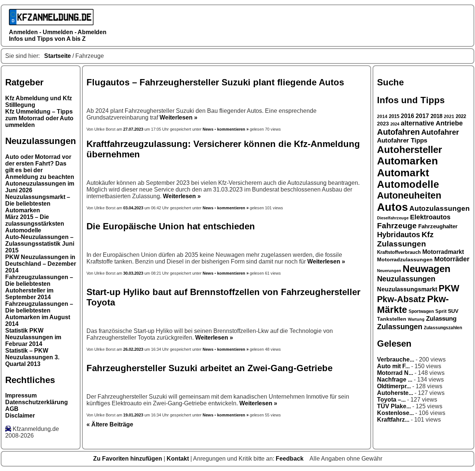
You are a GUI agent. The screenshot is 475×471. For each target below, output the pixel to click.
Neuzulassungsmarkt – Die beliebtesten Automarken (37, 203)
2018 (436, 116)
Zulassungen (399, 327)
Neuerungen (389, 270)
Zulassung (441, 318)
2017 (422, 116)
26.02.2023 (133, 349)
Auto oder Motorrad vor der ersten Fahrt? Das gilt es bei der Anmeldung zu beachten (39, 167)
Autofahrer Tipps (402, 140)
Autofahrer (440, 132)
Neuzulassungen (406, 279)
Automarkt (403, 173)
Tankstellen (391, 319)
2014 (382, 116)
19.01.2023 (133, 415)
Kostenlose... (395, 413)
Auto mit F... (393, 366)
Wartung (416, 319)
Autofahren (398, 132)
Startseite (57, 56)
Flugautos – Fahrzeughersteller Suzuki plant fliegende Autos (215, 82)
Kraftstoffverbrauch (399, 252)
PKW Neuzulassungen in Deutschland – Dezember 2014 (40, 264)
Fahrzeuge (397, 225)
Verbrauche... (395, 359)
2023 (383, 124)
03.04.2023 (133, 208)
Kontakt (178, 458)
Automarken (407, 161)
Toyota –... (391, 399)
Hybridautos (398, 234)
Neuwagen (427, 268)
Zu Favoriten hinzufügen (128, 458)
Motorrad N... (395, 373)
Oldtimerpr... (394, 386)
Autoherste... (395, 393)
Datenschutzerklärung (36, 402)
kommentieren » (233, 129)
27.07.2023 (133, 129)
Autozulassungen (439, 208)
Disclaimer (20, 415)
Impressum (21, 395)
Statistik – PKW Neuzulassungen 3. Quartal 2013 (32, 357)
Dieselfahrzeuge (393, 218)
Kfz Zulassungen (405, 239)
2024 (394, 124)
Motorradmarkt (443, 252)
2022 (461, 116)
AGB (12, 409)
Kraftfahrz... (393, 419)
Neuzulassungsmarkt (407, 289)
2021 (449, 116)
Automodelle (408, 184)
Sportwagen (421, 311)
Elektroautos (430, 217)
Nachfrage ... (394, 379)
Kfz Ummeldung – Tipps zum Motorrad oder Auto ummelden (39, 118)
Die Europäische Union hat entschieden (170, 226)
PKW (449, 288)
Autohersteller (409, 149)
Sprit (440, 311)
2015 (394, 116)
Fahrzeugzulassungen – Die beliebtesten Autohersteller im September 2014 (39, 287)
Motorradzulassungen (405, 259)
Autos (392, 207)
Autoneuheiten (409, 195)
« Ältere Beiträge (109, 424)
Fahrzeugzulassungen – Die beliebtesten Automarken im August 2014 (39, 314)
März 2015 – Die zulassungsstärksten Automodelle (34, 223)
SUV (453, 311)
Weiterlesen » (178, 117)
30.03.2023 (133, 273)
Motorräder (451, 259)
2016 (407, 116)
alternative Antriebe (432, 123)
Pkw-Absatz (401, 299)
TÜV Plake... (394, 406)
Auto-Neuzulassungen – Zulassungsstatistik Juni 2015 (39, 244)
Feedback (290, 458)
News (208, 129)
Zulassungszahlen (443, 327)
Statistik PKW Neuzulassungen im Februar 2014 (33, 337)
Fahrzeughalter (438, 226)
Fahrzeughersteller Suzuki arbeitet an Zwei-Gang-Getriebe (209, 368)
